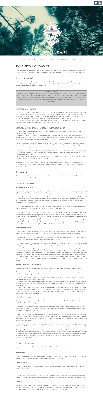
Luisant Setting (32, 59)
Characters (51, 59)
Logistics (74, 59)
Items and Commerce (63, 59)
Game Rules (43, 59)
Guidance (23, 59)
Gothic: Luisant (51, 52)
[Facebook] (96, 3)
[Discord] (100, 3)
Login (81, 59)
